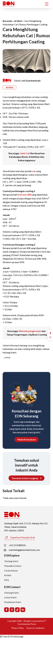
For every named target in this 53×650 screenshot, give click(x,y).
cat (34, 171)
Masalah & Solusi (12, 565)
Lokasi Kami (10, 597)
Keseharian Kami (12, 602)
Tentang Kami (11, 561)
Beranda (7, 20)
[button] (50, 333)
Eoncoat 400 (24, 194)
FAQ (6, 579)
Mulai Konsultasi (27, 439)
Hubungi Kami (11, 592)
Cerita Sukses (11, 570)
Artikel (18, 20)
